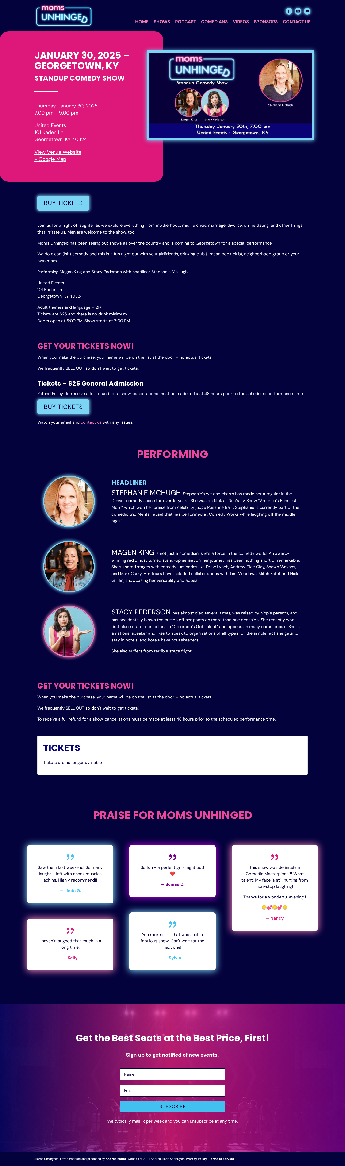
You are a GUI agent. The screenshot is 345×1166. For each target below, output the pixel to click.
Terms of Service (221, 1159)
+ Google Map (50, 159)
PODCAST (185, 22)
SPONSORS (266, 22)
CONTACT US (296, 22)
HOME (142, 22)
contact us (91, 422)
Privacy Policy (196, 1159)
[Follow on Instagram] (298, 11)
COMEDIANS (214, 22)
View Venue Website (57, 152)
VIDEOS (241, 22)
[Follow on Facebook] (289, 11)
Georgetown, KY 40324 (60, 139)
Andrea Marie (116, 1159)
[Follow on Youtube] (307, 11)
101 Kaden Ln (48, 132)
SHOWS (162, 22)
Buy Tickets (63, 203)
